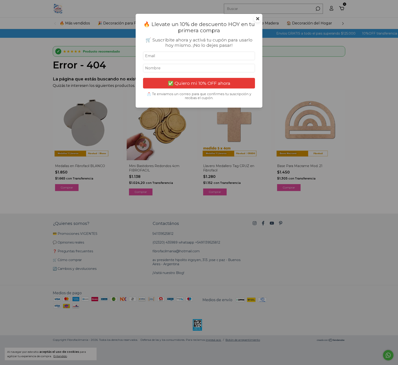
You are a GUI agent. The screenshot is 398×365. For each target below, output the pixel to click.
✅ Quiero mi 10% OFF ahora (199, 83)
